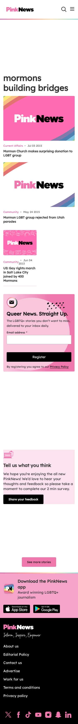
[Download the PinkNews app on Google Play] (46, 609)
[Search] (63, 9)
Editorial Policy (16, 654)
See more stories (39, 562)
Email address (22, 332)
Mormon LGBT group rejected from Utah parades (33, 219)
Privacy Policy (59, 366)
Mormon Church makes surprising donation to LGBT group (37, 153)
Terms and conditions (21, 687)
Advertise (11, 671)
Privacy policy (15, 695)
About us (11, 646)
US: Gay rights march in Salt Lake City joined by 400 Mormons (19, 274)
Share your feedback (23, 499)
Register (39, 357)
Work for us (13, 679)
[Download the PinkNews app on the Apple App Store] (16, 609)
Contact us (12, 662)
